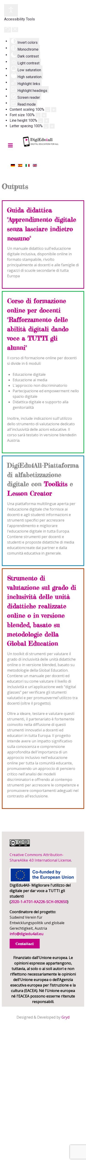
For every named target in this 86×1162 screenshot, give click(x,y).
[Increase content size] (53, 109)
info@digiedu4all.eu (26, 933)
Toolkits (55, 484)
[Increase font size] (44, 115)
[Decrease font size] (38, 115)
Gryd (65, 1017)
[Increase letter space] (52, 126)
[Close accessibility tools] (15, 29)
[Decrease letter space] (46, 126)
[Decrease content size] (47, 109)
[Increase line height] (46, 120)
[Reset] (7, 30)
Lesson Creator (29, 493)
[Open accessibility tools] (11, 10)
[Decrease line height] (40, 120)
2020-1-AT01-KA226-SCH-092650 (39, 901)
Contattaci (25, 943)
